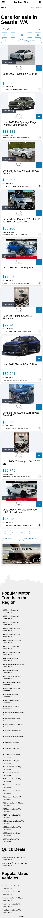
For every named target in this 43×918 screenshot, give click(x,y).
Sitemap (21, 916)
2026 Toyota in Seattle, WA (11, 653)
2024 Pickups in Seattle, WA (12, 732)
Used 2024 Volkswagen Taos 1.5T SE (21, 462)
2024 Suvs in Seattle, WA (11, 617)
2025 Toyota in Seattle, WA (11, 635)
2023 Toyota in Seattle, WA (11, 689)
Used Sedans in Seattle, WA (12, 893)
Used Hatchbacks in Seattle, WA (13, 899)
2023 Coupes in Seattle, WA (12, 828)
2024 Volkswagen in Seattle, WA (13, 738)
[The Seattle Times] (21, 2)
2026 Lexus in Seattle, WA (11, 774)
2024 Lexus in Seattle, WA (11, 659)
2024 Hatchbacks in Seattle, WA (13, 780)
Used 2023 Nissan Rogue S (18, 267)
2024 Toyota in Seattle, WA (11, 629)
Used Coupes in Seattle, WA (12, 911)
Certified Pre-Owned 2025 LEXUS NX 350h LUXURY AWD (21, 220)
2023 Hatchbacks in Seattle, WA (13, 726)
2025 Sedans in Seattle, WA (12, 683)
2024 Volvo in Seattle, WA (11, 762)
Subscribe (39, 7)
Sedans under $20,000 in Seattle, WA (15, 864)
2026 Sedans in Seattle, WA (12, 756)
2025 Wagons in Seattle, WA (12, 798)
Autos (3, 7)
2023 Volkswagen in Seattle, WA (13, 714)
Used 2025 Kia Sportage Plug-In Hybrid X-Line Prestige (20, 123)
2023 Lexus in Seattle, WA (11, 671)
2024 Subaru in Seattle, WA (11, 708)
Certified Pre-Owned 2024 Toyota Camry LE (21, 171)
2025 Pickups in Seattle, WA (12, 786)
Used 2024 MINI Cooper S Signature (17, 317)
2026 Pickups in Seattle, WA (12, 816)
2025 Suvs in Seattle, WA (11, 611)
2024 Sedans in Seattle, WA (12, 641)
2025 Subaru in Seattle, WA (11, 677)
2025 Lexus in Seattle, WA (11, 696)
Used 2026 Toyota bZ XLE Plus (20, 74)
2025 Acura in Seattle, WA (11, 744)
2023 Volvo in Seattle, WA (11, 750)
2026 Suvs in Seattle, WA (11, 647)
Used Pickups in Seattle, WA (12, 905)
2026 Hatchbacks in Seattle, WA (13, 804)
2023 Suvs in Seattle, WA (11, 623)
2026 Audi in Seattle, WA (11, 840)
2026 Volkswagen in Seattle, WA (13, 822)
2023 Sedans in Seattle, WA (12, 720)
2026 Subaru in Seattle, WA (11, 834)
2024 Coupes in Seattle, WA (12, 810)
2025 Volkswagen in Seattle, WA (13, 665)
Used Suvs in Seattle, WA (11, 887)
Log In (32, 7)
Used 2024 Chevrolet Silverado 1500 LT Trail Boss (20, 510)
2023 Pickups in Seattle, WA (12, 792)
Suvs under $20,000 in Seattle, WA (14, 858)
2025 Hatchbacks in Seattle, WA (13, 768)
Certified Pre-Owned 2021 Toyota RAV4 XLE (21, 414)
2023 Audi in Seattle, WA (11, 702)
